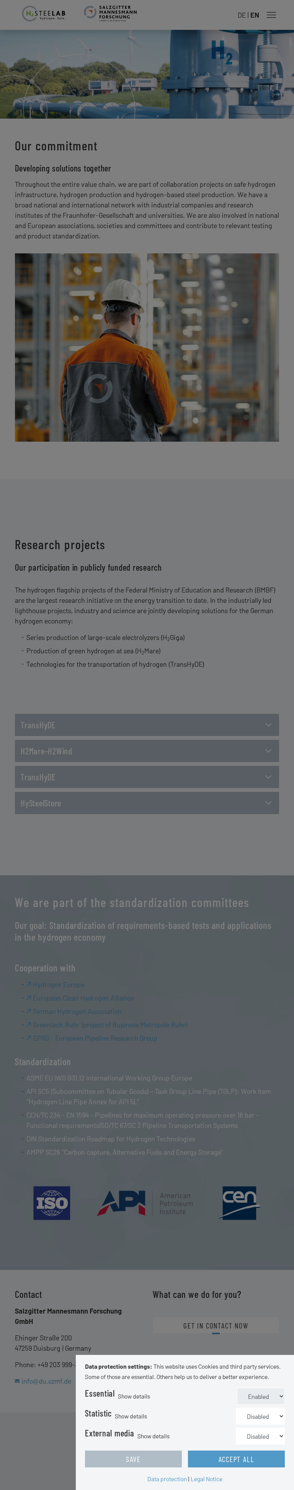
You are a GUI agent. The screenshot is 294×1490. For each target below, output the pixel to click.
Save (133, 1459)
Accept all (237, 1459)
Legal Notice (206, 1478)
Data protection (167, 1478)
